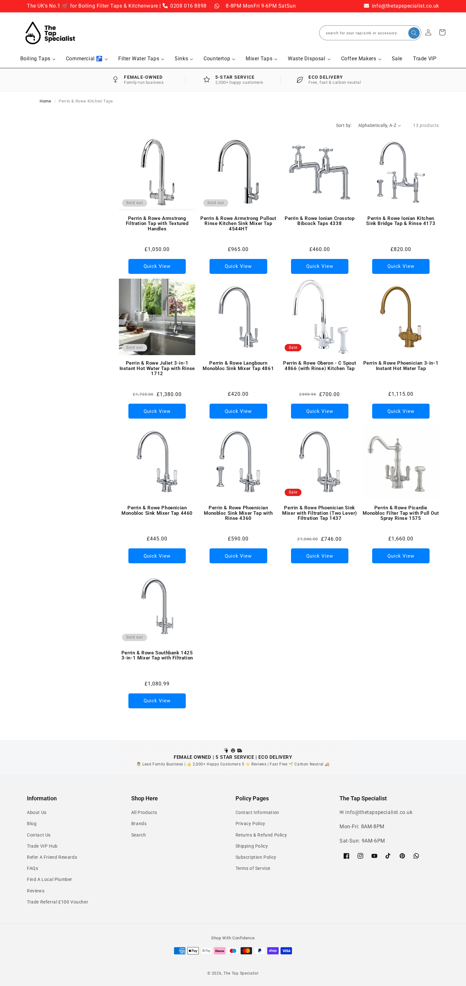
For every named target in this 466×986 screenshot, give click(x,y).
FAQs (32, 868)
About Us (37, 812)
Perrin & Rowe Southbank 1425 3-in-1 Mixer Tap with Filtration (157, 655)
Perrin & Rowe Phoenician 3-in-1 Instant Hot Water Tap (401, 366)
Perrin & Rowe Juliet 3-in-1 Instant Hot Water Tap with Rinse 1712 (157, 368)
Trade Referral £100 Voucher (57, 901)
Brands (139, 823)
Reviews (35, 890)
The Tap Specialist (241, 973)
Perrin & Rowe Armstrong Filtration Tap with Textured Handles (157, 224)
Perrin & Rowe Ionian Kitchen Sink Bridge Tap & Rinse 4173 (400, 221)
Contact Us (39, 834)
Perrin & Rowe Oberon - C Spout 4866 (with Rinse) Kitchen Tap (319, 366)
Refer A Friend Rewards (52, 857)
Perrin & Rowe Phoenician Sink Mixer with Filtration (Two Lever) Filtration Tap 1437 (319, 513)
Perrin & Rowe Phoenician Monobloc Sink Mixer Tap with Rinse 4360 (238, 513)
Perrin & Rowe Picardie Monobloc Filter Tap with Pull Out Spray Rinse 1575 (401, 513)
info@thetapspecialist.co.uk (404, 6)
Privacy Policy (250, 823)
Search (138, 834)
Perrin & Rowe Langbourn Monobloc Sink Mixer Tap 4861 (238, 366)
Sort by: (344, 125)
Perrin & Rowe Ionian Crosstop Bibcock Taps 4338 (319, 221)
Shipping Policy (252, 846)
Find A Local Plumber (49, 879)
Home (45, 101)
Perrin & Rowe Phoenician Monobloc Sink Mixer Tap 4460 (157, 510)
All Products (144, 812)
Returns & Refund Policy (261, 834)
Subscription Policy (256, 857)
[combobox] (370, 33)
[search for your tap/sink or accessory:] (414, 33)
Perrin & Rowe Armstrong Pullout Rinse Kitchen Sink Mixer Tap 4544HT (238, 224)
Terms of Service (253, 868)
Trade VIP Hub (42, 846)
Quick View (157, 266)
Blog (31, 823)
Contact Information (257, 812)
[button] (37, 59)
